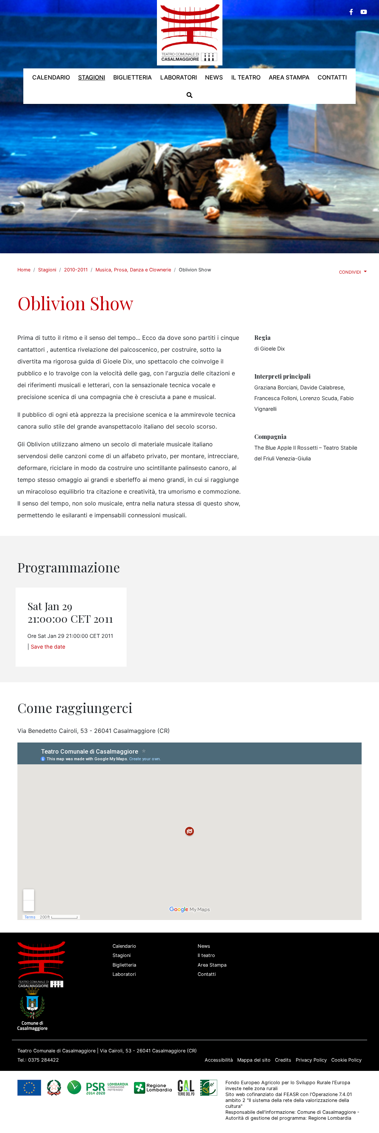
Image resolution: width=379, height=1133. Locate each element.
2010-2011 (76, 270)
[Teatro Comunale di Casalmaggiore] (189, 32)
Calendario (124, 946)
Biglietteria (124, 965)
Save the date (48, 646)
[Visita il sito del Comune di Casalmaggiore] (33, 1008)
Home (23, 270)
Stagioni (47, 270)
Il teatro (206, 955)
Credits (283, 1060)
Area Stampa (212, 965)
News (204, 946)
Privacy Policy (311, 1060)
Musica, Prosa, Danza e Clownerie (133, 270)
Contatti (207, 974)
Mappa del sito (254, 1060)
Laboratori (124, 974)
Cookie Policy (346, 1060)
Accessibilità (219, 1060)
